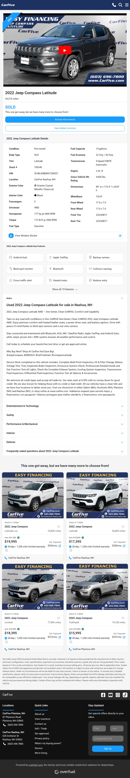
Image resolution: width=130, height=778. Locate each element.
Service (38, 748)
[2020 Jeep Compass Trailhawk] (97, 587)
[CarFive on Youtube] (109, 694)
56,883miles (118, 531)
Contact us (40, 723)
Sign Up (108, 748)
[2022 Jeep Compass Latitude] (97, 495)
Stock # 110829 (76, 614)
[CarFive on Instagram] (116, 694)
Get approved (42, 733)
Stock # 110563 (76, 522)
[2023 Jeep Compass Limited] (33, 587)
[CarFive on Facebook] (102, 694)
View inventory (42, 719)
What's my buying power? (48, 743)
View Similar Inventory (65, 128)
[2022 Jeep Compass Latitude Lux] (33, 495)
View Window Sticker (26, 235)
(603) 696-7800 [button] (15, 724)
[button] (114, 5)
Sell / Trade (41, 728)
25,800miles (54, 531)
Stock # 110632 (12, 614)
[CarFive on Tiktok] (123, 694)
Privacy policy (42, 738)
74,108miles (118, 622)
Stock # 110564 (12, 522)
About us (39, 714)
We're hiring (41, 753)
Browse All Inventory (65, 119)
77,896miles (54, 622)
